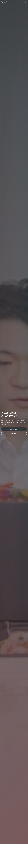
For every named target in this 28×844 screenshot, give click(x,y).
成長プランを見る (14, 429)
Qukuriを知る (14, 433)
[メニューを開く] (25, 2)
